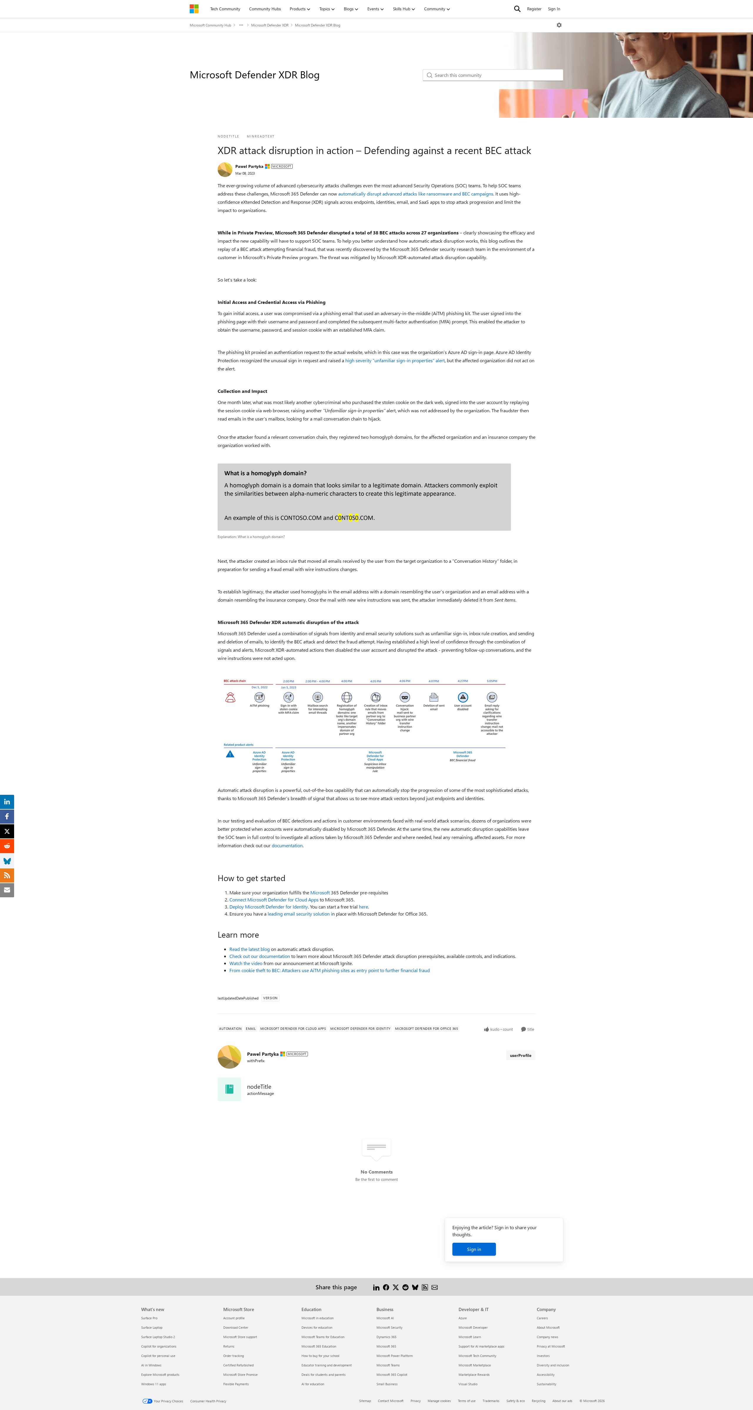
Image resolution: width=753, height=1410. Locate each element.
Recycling (538, 1401)
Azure (463, 1318)
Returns (228, 1346)
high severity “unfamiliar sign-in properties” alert (395, 360)
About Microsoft (548, 1327)
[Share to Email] (435, 1287)
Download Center (235, 1327)
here (363, 906)
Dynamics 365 (386, 1337)
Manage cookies (439, 1401)
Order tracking (233, 1355)
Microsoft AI (385, 1318)
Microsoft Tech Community (477, 1355)
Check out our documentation (259, 956)
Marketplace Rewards (474, 1374)
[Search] (517, 8)
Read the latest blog (249, 949)
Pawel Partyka (249, 166)
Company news (547, 1337)
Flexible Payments (236, 1384)
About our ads (562, 1401)
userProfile (521, 1055)
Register (534, 8)
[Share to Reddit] (405, 1287)
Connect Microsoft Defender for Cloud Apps (274, 899)
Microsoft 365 (386, 1346)
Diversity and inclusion (553, 1365)
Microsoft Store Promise (240, 1374)
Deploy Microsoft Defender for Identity (268, 906)
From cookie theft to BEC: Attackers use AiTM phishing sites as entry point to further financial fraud (329, 970)
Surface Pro (149, 1318)
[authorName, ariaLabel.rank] (225, 169)
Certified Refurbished (238, 1365)
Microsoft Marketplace (475, 1365)
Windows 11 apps (153, 1384)
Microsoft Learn (470, 1337)
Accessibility (545, 1374)
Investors (543, 1355)
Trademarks (491, 1401)
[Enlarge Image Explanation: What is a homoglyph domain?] (364, 497)
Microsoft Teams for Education (322, 1337)
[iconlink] (229, 1089)
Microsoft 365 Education (318, 1346)
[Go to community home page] (194, 8)
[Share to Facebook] (386, 1287)
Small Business (387, 1384)
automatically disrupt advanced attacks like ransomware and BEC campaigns (415, 194)
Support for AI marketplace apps (481, 1346)
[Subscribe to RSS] (425, 1287)
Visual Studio (468, 1384)
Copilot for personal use (158, 1355)
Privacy (416, 1401)
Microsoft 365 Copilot (391, 1374)
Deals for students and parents (323, 1374)
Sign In (554, 8)
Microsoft (320, 892)
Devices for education (316, 1327)
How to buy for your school (320, 1355)
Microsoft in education (317, 1318)
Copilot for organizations (158, 1346)
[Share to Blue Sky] (415, 1287)
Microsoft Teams (388, 1365)
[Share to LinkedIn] (376, 1287)
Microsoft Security (389, 1327)
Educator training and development (326, 1365)
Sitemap (365, 1401)
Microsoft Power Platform (394, 1355)
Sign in (474, 1249)
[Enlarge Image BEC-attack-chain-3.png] (364, 724)
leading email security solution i (300, 914)
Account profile (234, 1318)
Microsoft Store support (240, 1337)
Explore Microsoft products (160, 1374)
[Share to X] (396, 1287)
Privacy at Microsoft (551, 1346)
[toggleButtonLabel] (559, 25)
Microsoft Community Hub (210, 25)
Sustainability (546, 1384)
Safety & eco (516, 1401)
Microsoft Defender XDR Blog (317, 25)
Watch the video (245, 963)
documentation (287, 845)
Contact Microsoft (391, 1401)
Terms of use (467, 1401)
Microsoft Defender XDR (270, 25)
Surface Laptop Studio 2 (158, 1337)
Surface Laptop (151, 1327)
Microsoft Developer (473, 1327)
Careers (542, 1318)
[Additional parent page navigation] (241, 25)
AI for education (312, 1384)
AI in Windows (151, 1365)
